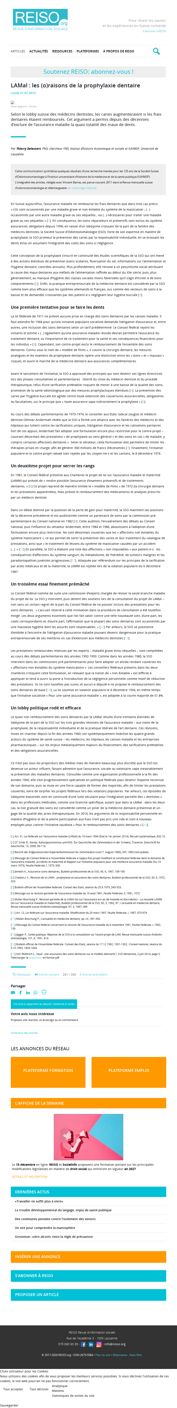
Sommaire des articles (24, 1033)
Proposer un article (37, 1294)
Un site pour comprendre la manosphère (45, 1228)
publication (35, 957)
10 (22, 549)
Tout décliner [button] (39, 1389)
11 (73, 560)
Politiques (23, 974)
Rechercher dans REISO (155, 51)
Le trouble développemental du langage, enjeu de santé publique (63, 1210)
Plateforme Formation (48, 1070)
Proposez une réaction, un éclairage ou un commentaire (44, 1020)
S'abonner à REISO (154, 31)
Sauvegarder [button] (9, 1405)
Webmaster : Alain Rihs (127, 1355)
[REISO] (40, 19)
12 (102, 627)
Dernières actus (32, 1191)
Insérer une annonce (37, 1256)
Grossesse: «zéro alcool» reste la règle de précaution (54, 1237)
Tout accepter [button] (13, 1389)
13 (126, 638)
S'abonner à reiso (34, 1275)
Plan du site (102, 1355)
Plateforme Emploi (129, 1070)
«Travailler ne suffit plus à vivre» (39, 1201)
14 (49, 690)
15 (145, 825)
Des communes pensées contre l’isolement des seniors (55, 1219)
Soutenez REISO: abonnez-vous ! (88, 71)
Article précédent (94, 974)
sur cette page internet (81, 188)
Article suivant (48, 974)
